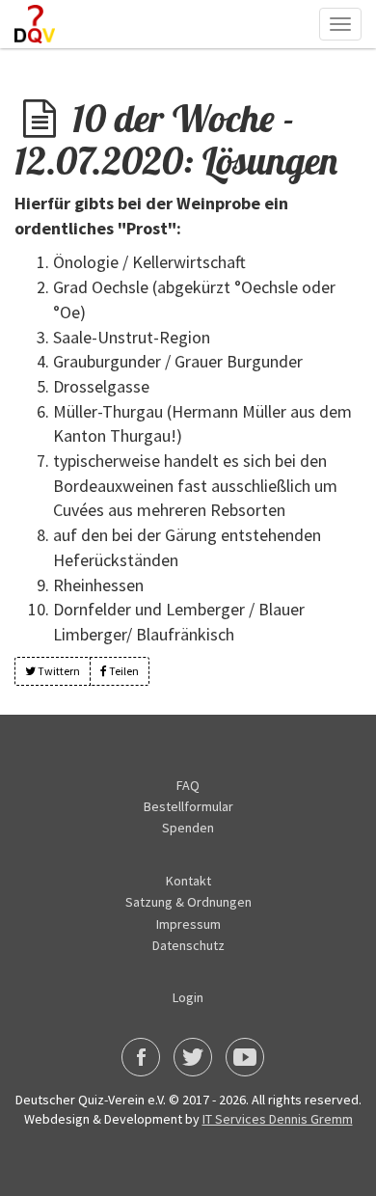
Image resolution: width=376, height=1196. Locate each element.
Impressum (188, 924)
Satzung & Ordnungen (188, 902)
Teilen (123, 671)
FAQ (188, 785)
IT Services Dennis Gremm (277, 1119)
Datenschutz (188, 945)
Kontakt (188, 880)
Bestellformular (188, 806)
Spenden (188, 827)
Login (188, 997)
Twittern (58, 671)
